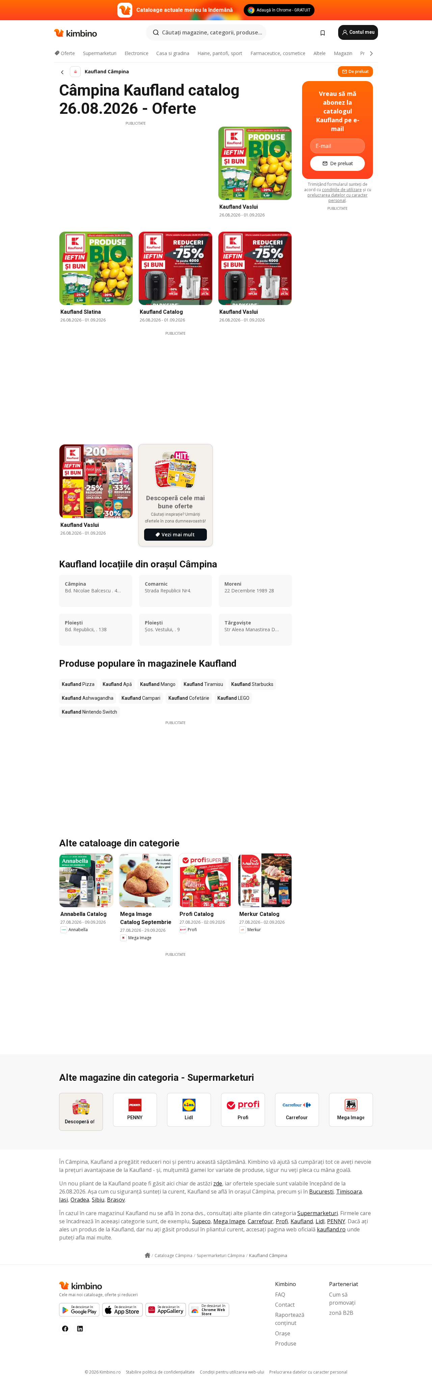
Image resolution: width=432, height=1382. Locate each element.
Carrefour (260, 1221)
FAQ (280, 1294)
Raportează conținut (289, 1319)
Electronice (136, 53)
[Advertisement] (135, 173)
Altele (320, 53)
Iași (63, 1199)
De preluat (359, 71)
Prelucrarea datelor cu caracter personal (308, 1372)
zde (217, 1183)
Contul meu (361, 32)
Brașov (116, 1199)
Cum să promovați (342, 1298)
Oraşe (282, 1333)
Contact (285, 1304)
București (321, 1191)
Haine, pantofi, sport (219, 53)
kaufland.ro (331, 1229)
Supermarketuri (99, 53)
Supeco (201, 1221)
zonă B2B (341, 1312)
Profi (282, 1221)
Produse (285, 1343)
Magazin (343, 53)
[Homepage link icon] (147, 1255)
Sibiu (98, 1199)
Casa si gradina (172, 53)
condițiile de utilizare (342, 190)
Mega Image (229, 1221)
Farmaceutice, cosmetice (277, 53)
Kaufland (302, 1221)
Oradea (80, 1199)
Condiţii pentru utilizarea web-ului (232, 1372)
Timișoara (349, 1191)
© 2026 (103, 1372)
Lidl (320, 1221)
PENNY (336, 1221)
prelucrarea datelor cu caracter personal (337, 197)
